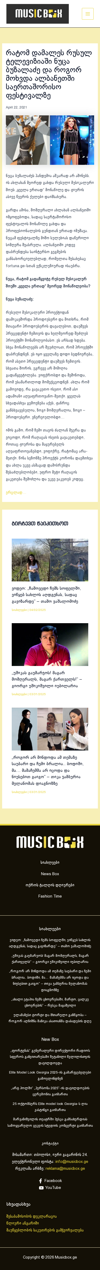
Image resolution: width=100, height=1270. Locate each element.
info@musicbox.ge (71, 1162)
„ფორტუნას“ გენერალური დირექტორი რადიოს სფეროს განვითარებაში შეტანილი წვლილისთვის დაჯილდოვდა (50, 1057)
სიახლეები (19, 610)
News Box (50, 874)
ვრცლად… (16, 492)
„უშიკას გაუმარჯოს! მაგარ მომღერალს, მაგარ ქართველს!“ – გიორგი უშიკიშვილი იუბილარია (47, 679)
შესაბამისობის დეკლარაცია (32, 1216)
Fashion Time (50, 896)
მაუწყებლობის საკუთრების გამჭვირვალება (45, 1230)
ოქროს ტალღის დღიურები (50, 885)
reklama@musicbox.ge (65, 1169)
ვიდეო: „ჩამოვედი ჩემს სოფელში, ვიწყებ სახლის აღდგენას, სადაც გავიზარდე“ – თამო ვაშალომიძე (46, 594)
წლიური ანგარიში (23, 1223)
